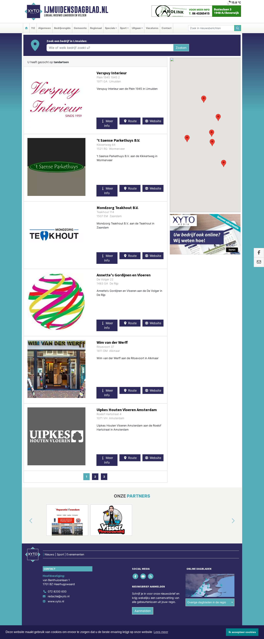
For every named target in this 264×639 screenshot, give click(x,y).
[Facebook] (136, 576)
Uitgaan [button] (136, 28)
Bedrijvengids (62, 28)
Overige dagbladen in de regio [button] (206, 602)
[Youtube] (143, 576)
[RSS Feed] (151, 576)
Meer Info (108, 123)
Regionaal (96, 28)
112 (33, 28)
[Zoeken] (237, 28)
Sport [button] (123, 28)
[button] (187, 138)
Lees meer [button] (161, 632)
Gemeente (80, 28)
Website (155, 121)
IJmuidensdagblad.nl (76, 9)
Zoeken (181, 48)
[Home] (26, 28)
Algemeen (44, 28)
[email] (259, 262)
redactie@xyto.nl (58, 596)
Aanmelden (143, 611)
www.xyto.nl (56, 601)
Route (132, 121)
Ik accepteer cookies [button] (242, 632)
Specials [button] (110, 28)
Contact (166, 28)
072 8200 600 (57, 591)
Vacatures (152, 28)
